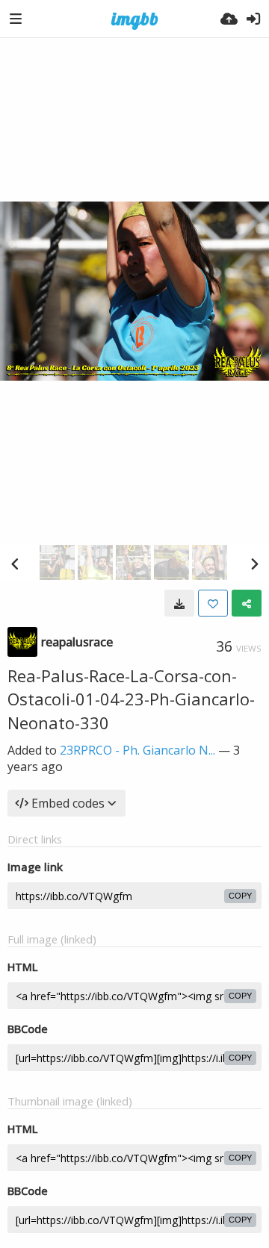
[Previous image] (15, 563)
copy (240, 895)
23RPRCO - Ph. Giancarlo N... (137, 750)
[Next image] (254, 563)
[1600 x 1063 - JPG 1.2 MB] (179, 603)
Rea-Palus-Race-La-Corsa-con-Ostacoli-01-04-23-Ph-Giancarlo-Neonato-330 (131, 699)
